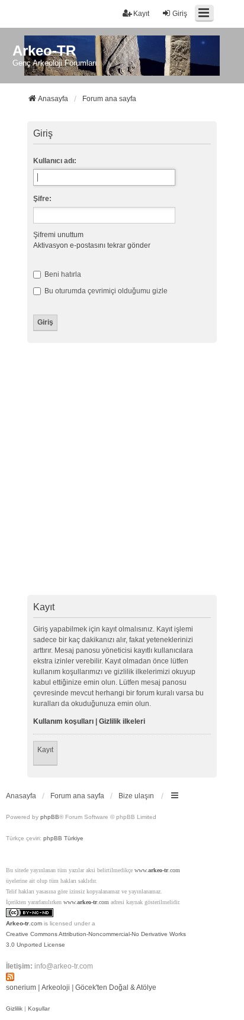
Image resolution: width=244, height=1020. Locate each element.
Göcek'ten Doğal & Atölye (115, 987)
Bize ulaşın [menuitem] (136, 796)
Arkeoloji (55, 987)
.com (24, 923)
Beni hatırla (62, 274)
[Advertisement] (122, 470)
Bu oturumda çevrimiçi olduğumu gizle (105, 291)
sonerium (21, 987)
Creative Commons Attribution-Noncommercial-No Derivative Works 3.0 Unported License (96, 939)
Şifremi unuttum (58, 235)
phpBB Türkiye (63, 838)
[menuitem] (14, 1008)
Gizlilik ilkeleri (122, 721)
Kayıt (45, 750)
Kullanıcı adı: (54, 161)
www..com (157, 870)
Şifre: (42, 199)
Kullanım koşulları (63, 721)
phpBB (49, 817)
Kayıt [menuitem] (141, 13)
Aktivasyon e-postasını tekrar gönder (91, 245)
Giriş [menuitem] (179, 13)
